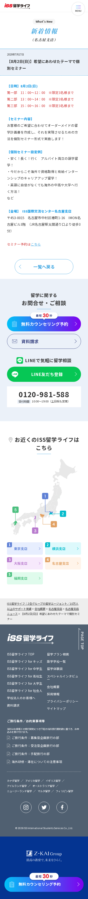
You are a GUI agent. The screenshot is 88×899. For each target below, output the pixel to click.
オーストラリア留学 (43, 786)
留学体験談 (55, 668)
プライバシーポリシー (63, 701)
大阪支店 (21, 563)
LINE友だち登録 (47, 374)
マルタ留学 (44, 791)
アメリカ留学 (32, 780)
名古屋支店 (60, 563)
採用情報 (53, 694)
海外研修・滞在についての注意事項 (37, 762)
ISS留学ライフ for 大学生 (24, 683)
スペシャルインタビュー (62, 678)
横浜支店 (59, 548)
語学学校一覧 (56, 661)
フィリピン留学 (64, 791)
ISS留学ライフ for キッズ (24, 661)
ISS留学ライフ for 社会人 (24, 690)
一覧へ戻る (44, 266)
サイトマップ (56, 708)
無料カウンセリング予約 (44, 324)
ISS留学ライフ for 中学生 (24, 668)
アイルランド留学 (17, 786)
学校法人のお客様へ (21, 698)
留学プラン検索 (58, 654)
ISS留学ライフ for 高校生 (24, 676)
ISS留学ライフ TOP (20, 654)
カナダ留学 (13, 780)
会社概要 (53, 686)
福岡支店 (21, 578)
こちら (36, 244)
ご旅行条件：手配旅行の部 (31, 754)
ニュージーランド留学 (19, 791)
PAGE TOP (81, 639)
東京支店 (21, 548)
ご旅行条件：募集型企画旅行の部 (35, 738)
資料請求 (30, 341)
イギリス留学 (53, 780)
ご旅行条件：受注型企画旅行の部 (35, 746)
